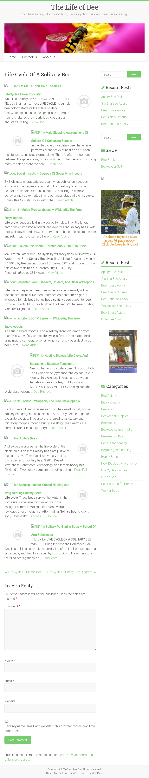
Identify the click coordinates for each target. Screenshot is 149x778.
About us (49, 57)
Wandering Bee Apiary (116, 306)
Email (9, 681)
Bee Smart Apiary (113, 312)
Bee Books (108, 160)
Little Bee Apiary (112, 319)
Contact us (29, 57)
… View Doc (36, 122)
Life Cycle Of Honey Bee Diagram (71, 572)
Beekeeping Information (117, 429)
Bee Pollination (111, 402)
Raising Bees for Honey (117, 484)
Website (10, 701)
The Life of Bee (74, 7)
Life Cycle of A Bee (114, 470)
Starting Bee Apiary (114, 103)
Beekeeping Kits (112, 436)
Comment (12, 606)
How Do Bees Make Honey (119, 463)
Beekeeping (109, 423)
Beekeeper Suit (111, 166)
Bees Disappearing (114, 443)
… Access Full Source (42, 516)
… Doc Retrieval (41, 391)
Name (9, 660)
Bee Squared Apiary (114, 124)
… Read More (49, 558)
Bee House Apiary (113, 110)
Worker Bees (110, 490)
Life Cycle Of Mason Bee (23, 572)
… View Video (54, 273)
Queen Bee (108, 477)
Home (12, 57)
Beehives (107, 409)
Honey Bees (109, 457)
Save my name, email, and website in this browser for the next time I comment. (49, 728)
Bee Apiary (108, 396)
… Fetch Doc (53, 164)
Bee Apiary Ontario (114, 117)
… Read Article (64, 200)
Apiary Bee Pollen (113, 97)
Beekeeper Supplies (114, 416)
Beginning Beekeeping (116, 450)
